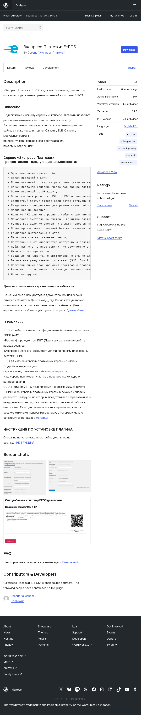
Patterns (43, 644)
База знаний (70, 562)
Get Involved (115, 626)
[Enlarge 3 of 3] (86, 503)
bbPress (10, 668)
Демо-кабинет (76, 310)
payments (131, 155)
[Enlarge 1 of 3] (41, 465)
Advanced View (107, 172)
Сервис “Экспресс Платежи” (47, 52)
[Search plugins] (39, 27)
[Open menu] (135, 5)
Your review (104, 205)
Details (11, 67)
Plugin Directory (12, 15)
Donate (113, 638)
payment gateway (127, 148)
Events (111, 632)
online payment (128, 141)
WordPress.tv (82, 644)
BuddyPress (12, 674)
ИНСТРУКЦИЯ (24, 442)
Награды (42, 417)
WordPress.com (15, 656)
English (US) (131, 126)
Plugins (42, 638)
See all (133, 205)
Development (50, 67)
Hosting (8, 638)
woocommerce (128, 162)
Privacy (8, 644)
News (7, 632)
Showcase (44, 626)
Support (133, 67)
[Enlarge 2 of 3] (86, 465)
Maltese (17, 689)
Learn (75, 626)
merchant (131, 134)
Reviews (29, 67)
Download (129, 49)
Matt (8, 662)
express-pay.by (57, 371)
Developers (79, 638)
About (7, 626)
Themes (43, 632)
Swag (112, 644)
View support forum (109, 238)
